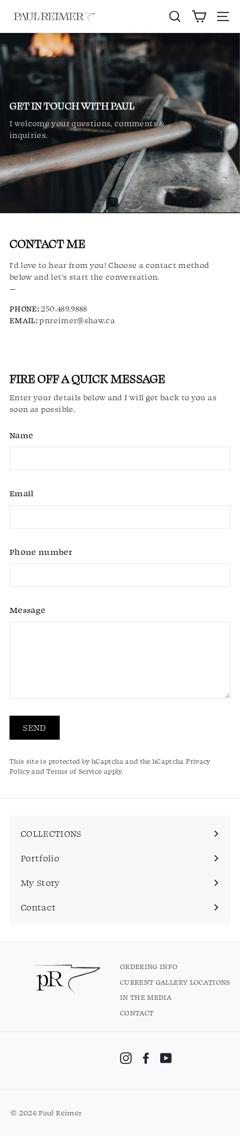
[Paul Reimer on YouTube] (166, 1058)
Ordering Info (149, 966)
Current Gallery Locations (175, 981)
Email (21, 493)
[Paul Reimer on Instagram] (126, 1058)
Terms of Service (74, 771)
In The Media (145, 997)
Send (34, 727)
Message (27, 610)
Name (21, 435)
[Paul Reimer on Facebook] (146, 1058)
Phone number (40, 552)
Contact (136, 1012)
